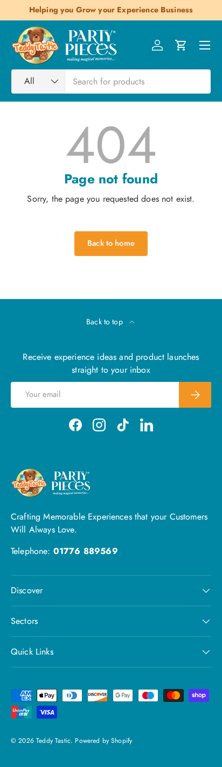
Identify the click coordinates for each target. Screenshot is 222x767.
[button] (181, 45)
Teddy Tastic (53, 740)
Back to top (105, 321)
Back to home (111, 243)
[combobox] (111, 81)
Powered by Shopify (103, 740)
